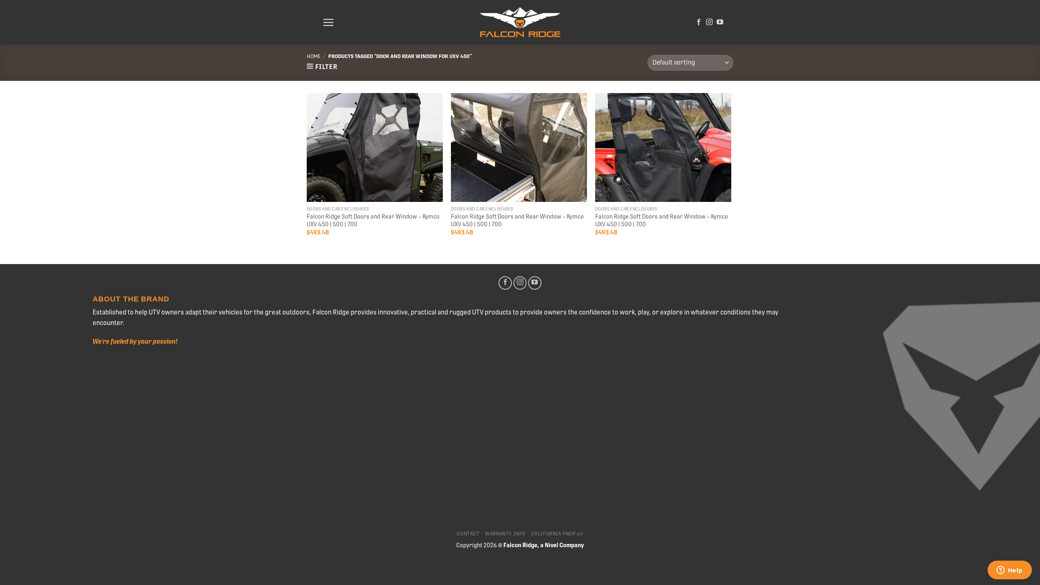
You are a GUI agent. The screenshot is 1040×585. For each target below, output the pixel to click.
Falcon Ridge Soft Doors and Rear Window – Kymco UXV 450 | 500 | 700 (373, 220)
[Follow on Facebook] (699, 22)
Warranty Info (505, 534)
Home (314, 56)
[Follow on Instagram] (709, 22)
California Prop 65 (557, 534)
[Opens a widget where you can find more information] (1009, 571)
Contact (468, 534)
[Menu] (328, 22)
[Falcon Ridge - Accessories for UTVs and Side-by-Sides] (520, 22)
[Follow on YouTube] (720, 22)
